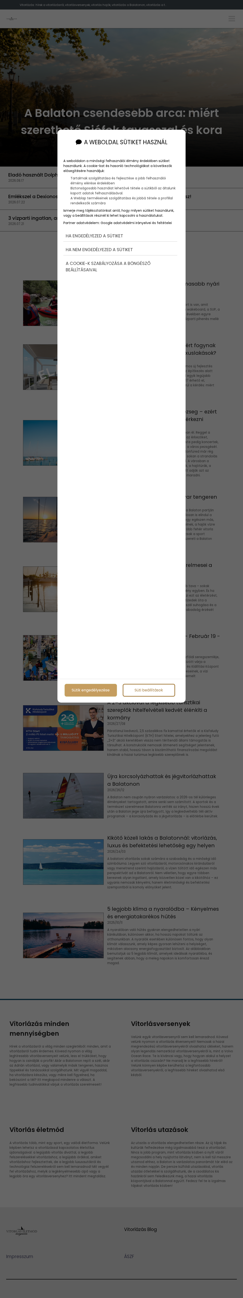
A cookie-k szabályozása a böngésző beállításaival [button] (108, 266)
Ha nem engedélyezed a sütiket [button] (99, 250)
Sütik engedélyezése (91, 690)
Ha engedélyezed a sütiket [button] (94, 236)
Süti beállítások (149, 690)
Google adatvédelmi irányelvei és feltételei (136, 222)
